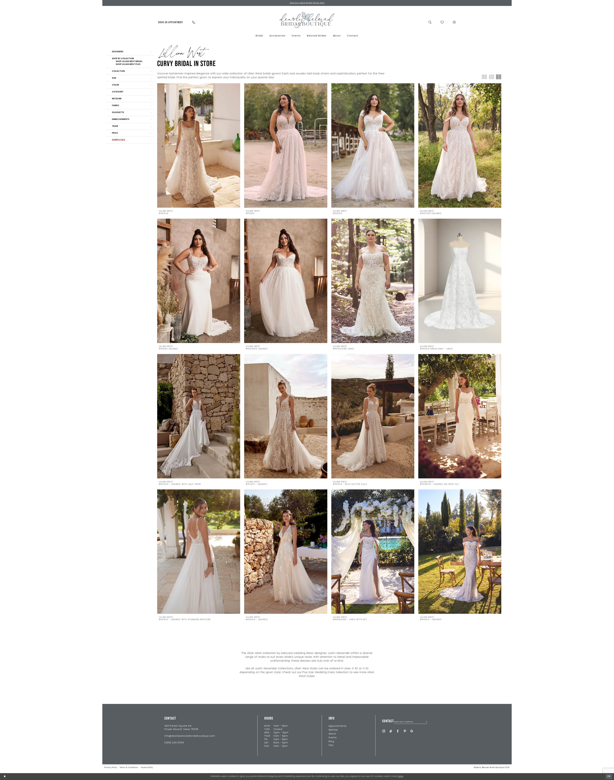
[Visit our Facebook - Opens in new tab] (397, 731)
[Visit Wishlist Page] (442, 22)
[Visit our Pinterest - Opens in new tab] (404, 731)
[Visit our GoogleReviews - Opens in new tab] (411, 731)
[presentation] (198, 145)
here (400, 776)
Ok (609, 776)
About (332, 734)
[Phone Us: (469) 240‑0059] (194, 22)
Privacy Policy (110, 767)
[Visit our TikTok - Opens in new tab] (390, 731)
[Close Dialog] (4, 776)
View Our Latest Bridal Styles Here (307, 3)
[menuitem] (171, 22)
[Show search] (430, 22)
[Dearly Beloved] (307, 20)
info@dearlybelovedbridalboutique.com (189, 736)
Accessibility (147, 767)
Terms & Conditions (129, 767)
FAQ (331, 745)
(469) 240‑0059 (174, 743)
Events (333, 738)
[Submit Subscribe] (425, 722)
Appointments (337, 726)
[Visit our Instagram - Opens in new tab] (383, 731)
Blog (331, 741)
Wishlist (333, 730)
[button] (454, 22)
